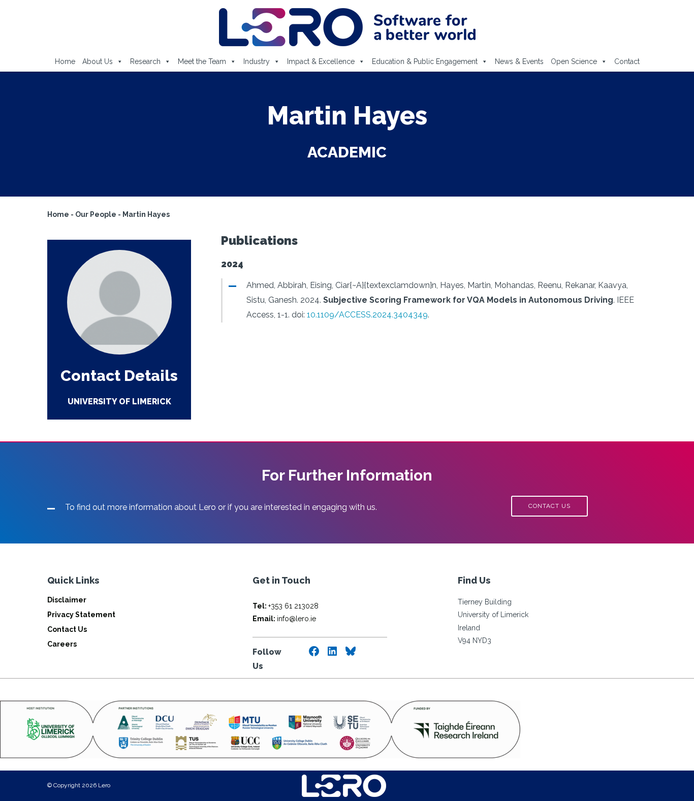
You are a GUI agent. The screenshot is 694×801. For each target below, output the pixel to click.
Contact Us (67, 629)
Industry (256, 61)
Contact (627, 61)
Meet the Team (202, 61)
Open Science (574, 61)
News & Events (519, 61)
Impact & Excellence (321, 61)
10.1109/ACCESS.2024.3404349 (367, 314)
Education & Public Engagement (425, 61)
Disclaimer (66, 600)
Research (145, 61)
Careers (62, 644)
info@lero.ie (284, 619)
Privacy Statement (81, 615)
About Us (97, 61)
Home (65, 61)
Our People (95, 214)
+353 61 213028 (286, 606)
